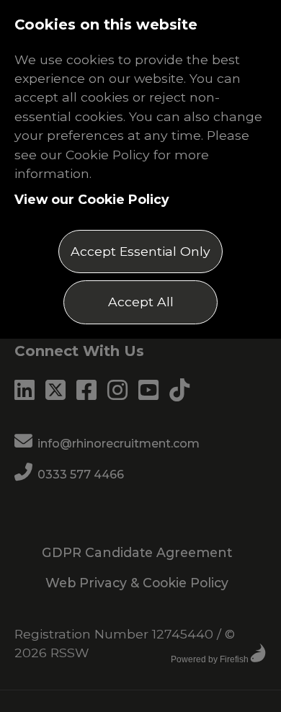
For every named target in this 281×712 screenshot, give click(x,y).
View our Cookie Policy (91, 199)
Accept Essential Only (140, 251)
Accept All (141, 301)
